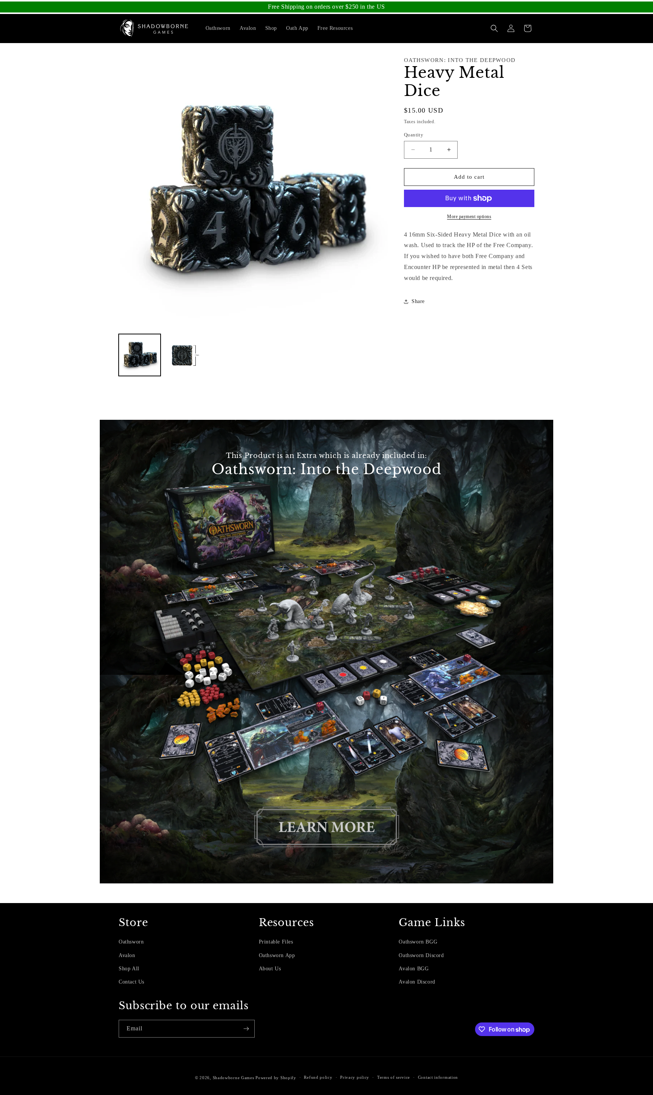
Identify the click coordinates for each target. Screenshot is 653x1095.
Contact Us (131, 982)
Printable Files (276, 942)
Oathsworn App (277, 955)
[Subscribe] (246, 1029)
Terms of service (393, 1077)
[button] (494, 28)
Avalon (127, 955)
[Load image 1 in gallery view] (140, 355)
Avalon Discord (417, 982)
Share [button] (418, 301)
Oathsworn (131, 942)
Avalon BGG (414, 968)
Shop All (129, 968)
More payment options (469, 216)
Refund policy (318, 1077)
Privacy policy (354, 1077)
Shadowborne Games (233, 1077)
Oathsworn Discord (421, 955)
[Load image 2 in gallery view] (185, 355)
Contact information (438, 1077)
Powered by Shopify (275, 1077)
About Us (270, 968)
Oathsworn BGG (418, 942)
